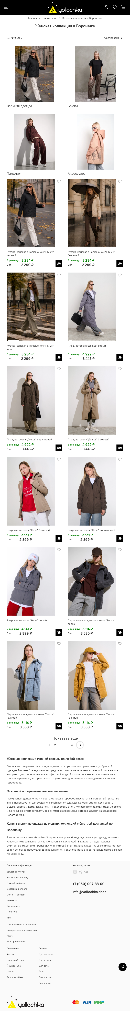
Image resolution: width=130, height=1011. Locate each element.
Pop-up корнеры (16, 941)
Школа (10, 971)
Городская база (15, 977)
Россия (10, 954)
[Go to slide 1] (13, 245)
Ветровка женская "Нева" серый (27, 620)
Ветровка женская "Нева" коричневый (91, 530)
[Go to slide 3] (36, 245)
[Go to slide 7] (93, 339)
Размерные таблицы (18, 877)
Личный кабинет (16, 883)
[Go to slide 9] (101, 339)
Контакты (12, 900)
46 (72, 745)
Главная (32, 18)
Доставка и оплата (17, 888)
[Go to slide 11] (109, 339)
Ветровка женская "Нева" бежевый (28, 530)
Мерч (10, 935)
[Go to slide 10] (105, 339)
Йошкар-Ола (14, 965)
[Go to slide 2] (25, 245)
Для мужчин (45, 960)
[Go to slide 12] (113, 339)
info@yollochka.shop (89, 892)
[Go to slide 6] (90, 339)
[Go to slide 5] (86, 339)
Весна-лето (45, 982)
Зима (41, 971)
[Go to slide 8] (97, 339)
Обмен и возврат (16, 894)
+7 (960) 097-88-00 (88, 884)
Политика (12, 911)
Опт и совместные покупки (22, 924)
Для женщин (49, 18)
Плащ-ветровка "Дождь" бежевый (88, 439)
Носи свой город (16, 960)
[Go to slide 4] (48, 245)
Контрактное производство (22, 930)
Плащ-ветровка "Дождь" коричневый (29, 439)
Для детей (44, 965)
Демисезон (45, 977)
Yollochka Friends (16, 871)
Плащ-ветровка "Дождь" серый (87, 345)
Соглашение (13, 906)
